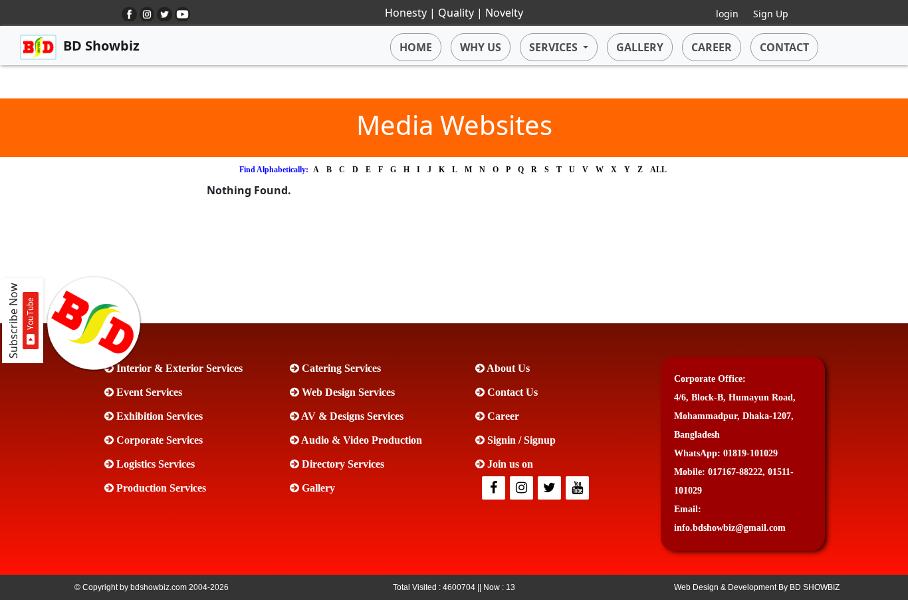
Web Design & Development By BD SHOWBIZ (757, 587)
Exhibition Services (158, 416)
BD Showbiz (101, 46)
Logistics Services (154, 464)
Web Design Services (347, 392)
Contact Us (511, 392)
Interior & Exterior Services (178, 368)
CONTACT (784, 47)
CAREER (711, 47)
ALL (658, 169)
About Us (507, 368)
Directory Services (341, 464)
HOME (415, 47)
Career (502, 416)
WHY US (480, 47)
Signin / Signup (520, 440)
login (727, 13)
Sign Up (770, 13)
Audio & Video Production (360, 440)
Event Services (148, 392)
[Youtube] (578, 488)
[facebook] (494, 488)
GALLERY (639, 47)
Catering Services (340, 368)
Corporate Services (158, 440)
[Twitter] (522, 488)
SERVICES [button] (553, 47)
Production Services (160, 488)
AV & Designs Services (351, 416)
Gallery (317, 488)
